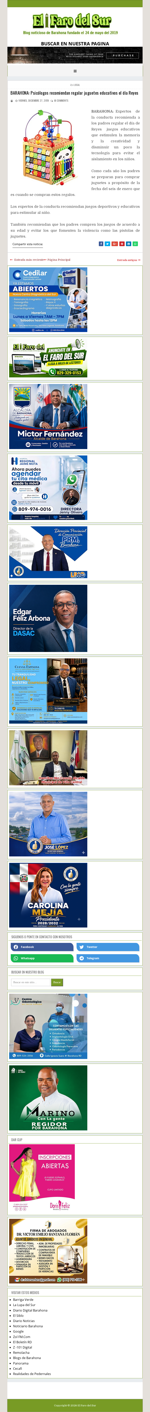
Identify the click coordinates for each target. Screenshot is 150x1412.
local (77, 84)
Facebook (27, 947)
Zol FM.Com (21, 1337)
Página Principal (58, 259)
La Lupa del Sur (24, 1305)
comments (61, 100)
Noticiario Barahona (28, 1326)
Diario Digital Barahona (30, 1310)
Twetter (92, 947)
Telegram (93, 958)
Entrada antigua (127, 260)
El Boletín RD (22, 1342)
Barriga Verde (23, 1299)
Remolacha (21, 1352)
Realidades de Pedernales (32, 1374)
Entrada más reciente (29, 259)
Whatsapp (28, 958)
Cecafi (17, 1368)
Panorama (21, 1363)
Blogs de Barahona (27, 1358)
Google (18, 1331)
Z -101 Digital (22, 1347)
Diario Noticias (24, 1321)
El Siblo (18, 1315)
